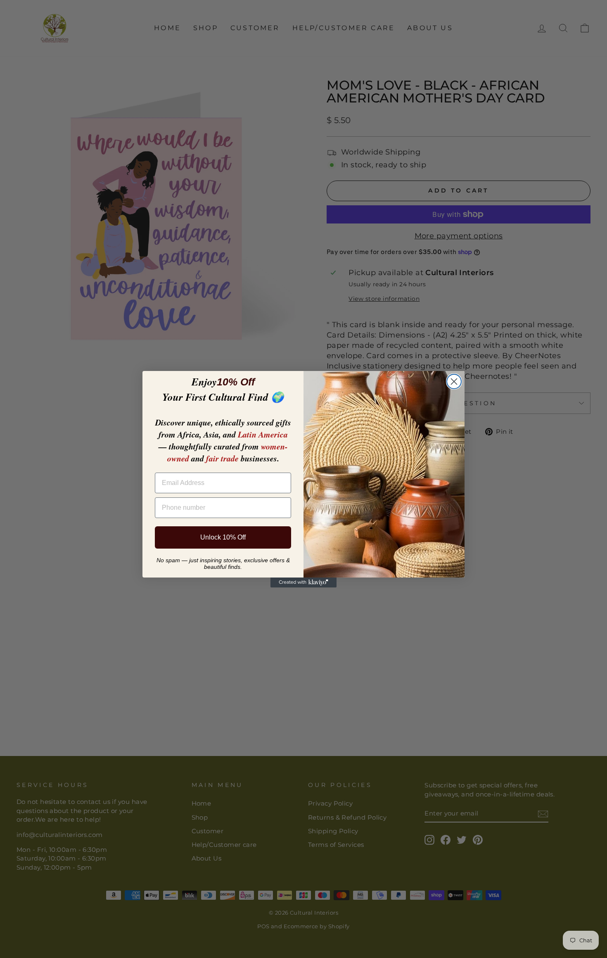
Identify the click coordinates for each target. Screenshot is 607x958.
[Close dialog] (454, 381)
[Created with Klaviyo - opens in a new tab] (303, 582)
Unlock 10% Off (223, 537)
